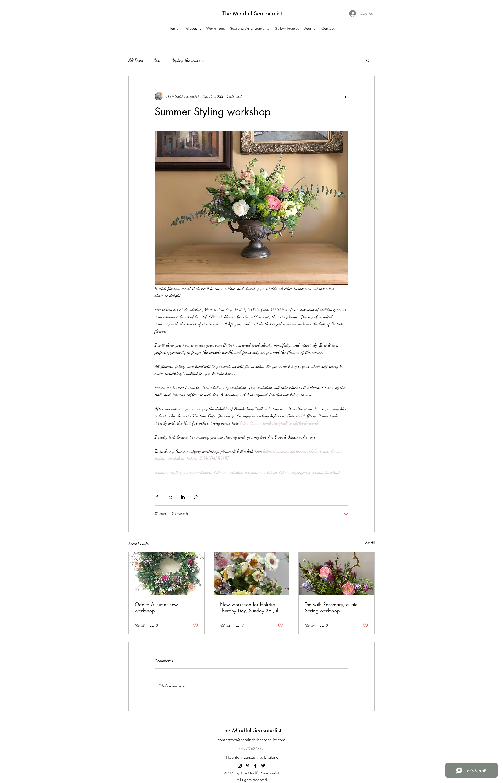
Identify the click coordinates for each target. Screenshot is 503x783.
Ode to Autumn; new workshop (156, 607)
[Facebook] (255, 765)
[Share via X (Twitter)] (169, 496)
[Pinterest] (247, 765)
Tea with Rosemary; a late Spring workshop (331, 607)
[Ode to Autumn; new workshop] (166, 573)
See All (370, 542)
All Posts (135, 60)
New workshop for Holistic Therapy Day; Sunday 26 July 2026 (250, 607)
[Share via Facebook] (157, 496)
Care (157, 60)
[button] (367, 60)
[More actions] (345, 96)
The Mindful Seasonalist (252, 13)
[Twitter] (263, 765)
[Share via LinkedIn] (182, 496)
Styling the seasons (188, 60)
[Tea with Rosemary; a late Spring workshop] (336, 573)
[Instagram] (239, 765)
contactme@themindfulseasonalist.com (251, 739)
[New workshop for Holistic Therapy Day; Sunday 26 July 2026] (251, 573)
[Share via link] (195, 496)
